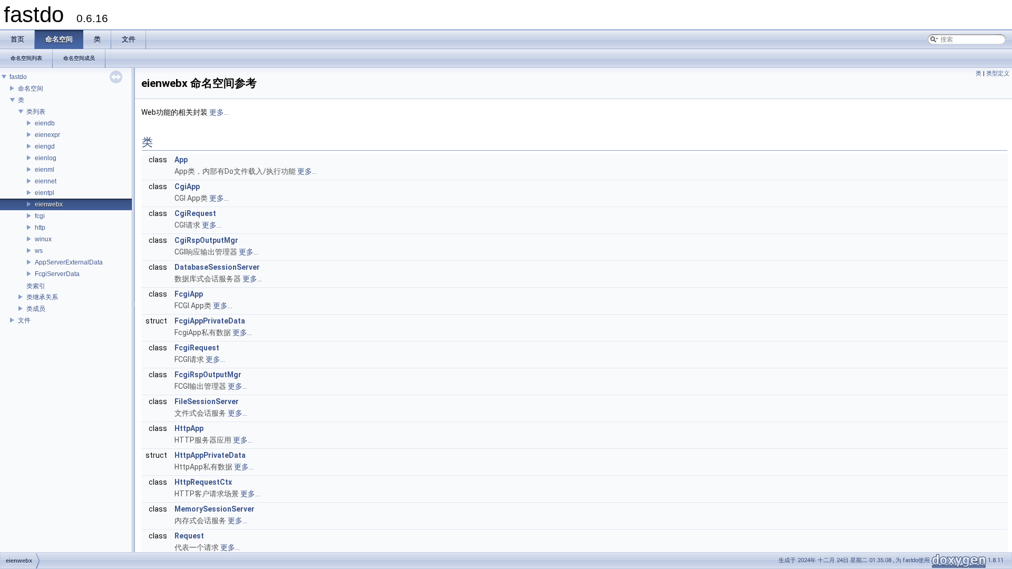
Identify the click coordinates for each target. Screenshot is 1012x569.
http (40, 227)
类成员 (35, 308)
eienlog (45, 158)
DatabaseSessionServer (217, 267)
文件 (24, 320)
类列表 (35, 111)
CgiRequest (195, 213)
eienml (44, 169)
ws (39, 250)
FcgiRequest (196, 348)
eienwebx (49, 204)
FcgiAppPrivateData (209, 321)
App (181, 159)
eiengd (45, 146)
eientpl (44, 193)
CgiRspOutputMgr (206, 240)
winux (43, 239)
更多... (219, 112)
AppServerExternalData (69, 262)
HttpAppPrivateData (210, 455)
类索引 (35, 286)
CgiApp (187, 186)
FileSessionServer (206, 401)
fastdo (18, 77)
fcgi (40, 216)
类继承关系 (42, 297)
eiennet (45, 181)
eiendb (45, 123)
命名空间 (30, 88)
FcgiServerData (57, 274)
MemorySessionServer (214, 509)
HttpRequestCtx (203, 482)
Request (189, 536)
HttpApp (188, 428)
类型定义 (997, 73)
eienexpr (47, 135)
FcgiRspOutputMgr (207, 374)
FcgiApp (188, 294)
